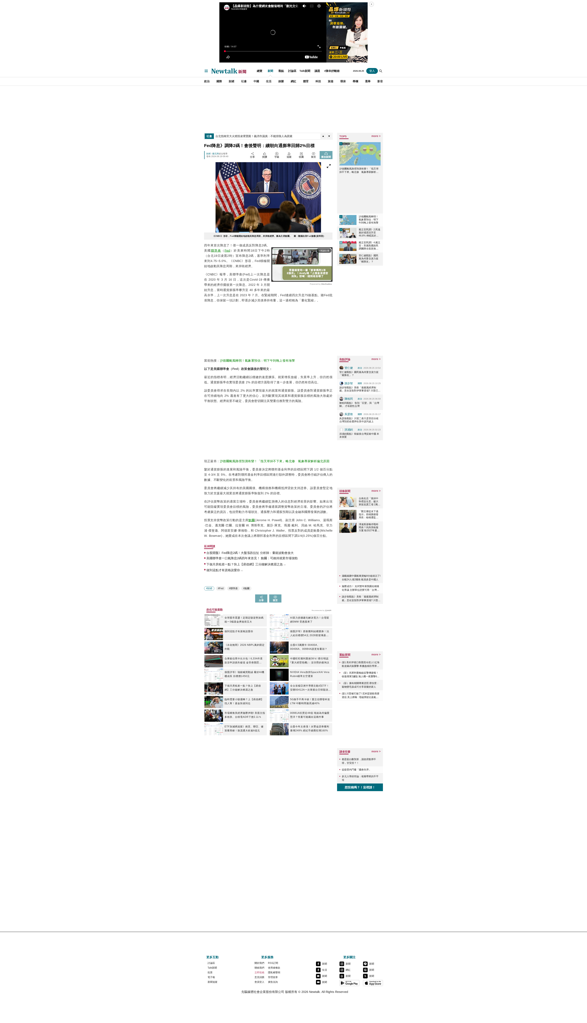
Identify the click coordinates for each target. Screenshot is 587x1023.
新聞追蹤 (212, 982)
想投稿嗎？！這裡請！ (360, 787)
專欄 (355, 81)
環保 (343, 81)
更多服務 (267, 957)
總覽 (259, 70)
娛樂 (281, 81)
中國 (256, 81)
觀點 (281, 70)
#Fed (220, 588)
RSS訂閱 (273, 963)
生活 (268, 81)
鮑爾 (251, 520)
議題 (317, 70)
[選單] (206, 71)
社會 (244, 81)
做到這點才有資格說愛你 (239, 631)
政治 (207, 81)
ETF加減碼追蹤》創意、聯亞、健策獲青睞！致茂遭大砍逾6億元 (244, 728)
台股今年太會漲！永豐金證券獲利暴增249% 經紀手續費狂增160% (309, 728)
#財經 (209, 588)
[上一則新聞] (323, 136)
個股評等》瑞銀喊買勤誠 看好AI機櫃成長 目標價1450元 (244, 674)
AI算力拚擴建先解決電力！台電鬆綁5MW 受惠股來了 (309, 619)
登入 (372, 70)
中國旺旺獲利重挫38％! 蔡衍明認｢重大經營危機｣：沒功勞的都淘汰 (309, 660)
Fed (227, 250)
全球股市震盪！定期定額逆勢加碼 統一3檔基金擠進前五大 (244, 619)
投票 (210, 972)
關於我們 (259, 963)
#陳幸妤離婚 (332, 70)
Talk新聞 (304, 70)
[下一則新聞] (329, 136)
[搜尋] (381, 71)
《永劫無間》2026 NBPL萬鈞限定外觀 (245, 647)
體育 (306, 81)
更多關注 (349, 957)
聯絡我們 (259, 967)
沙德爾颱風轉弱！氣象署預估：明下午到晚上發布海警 (257, 360)
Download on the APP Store (373, 983)
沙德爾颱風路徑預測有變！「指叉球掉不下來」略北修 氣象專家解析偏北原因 (275, 461)
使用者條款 (274, 967)
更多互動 (212, 957)
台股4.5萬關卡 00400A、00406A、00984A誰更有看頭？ (308, 647)
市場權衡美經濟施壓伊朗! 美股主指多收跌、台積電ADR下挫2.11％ (245, 715)
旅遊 (330, 81)
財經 (231, 81)
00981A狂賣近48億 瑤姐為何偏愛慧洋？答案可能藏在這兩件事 (309, 715)
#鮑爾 (246, 588)
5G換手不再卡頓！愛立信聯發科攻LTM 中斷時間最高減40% (310, 701)
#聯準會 (233, 588)
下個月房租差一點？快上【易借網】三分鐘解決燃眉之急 (243, 687)
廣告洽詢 (273, 982)
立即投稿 (259, 972)
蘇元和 (215, 153)
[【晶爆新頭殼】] (347, 32)
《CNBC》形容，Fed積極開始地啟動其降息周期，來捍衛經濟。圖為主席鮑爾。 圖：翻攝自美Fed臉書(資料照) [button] (268, 236)
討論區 (292, 70)
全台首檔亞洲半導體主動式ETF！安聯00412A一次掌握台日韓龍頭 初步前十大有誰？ (309, 688)
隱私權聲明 (274, 972)
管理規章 (273, 977)
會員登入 (259, 982)
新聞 (270, 70)
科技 (318, 81)
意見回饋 (259, 977)
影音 (380, 81)
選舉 (368, 81)
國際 (219, 81)
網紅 (293, 81)
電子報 (211, 977)
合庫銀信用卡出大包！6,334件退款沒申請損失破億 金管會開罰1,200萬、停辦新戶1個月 (244, 661)
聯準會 (216, 250)
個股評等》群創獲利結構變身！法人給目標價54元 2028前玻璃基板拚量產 (309, 633)
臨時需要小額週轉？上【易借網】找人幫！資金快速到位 (244, 701)
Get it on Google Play (349, 983)
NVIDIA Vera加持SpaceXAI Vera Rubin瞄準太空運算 (309, 674)
